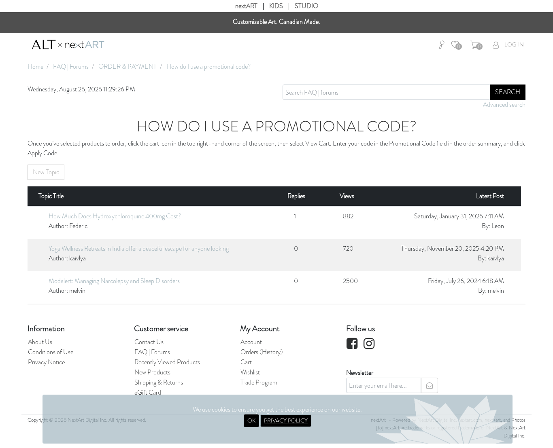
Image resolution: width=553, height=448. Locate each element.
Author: (58, 225)
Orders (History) (261, 352)
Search (507, 92)
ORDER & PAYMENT (127, 66)
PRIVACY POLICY (286, 420)
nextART (246, 6)
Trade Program (258, 382)
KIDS (276, 6)
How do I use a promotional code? (208, 66)
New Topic (46, 172)
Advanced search (504, 104)
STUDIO (306, 6)
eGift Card (147, 392)
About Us (40, 342)
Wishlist (250, 372)
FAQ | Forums (71, 66)
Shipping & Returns (158, 382)
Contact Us (149, 342)
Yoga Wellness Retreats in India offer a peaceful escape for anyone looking (139, 248)
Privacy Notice (46, 362)
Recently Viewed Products (167, 362)
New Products (152, 372)
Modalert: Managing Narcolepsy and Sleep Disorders (114, 280)
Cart (246, 362)
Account (251, 342)
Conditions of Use (50, 352)
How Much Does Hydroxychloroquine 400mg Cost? (115, 216)
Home (35, 66)
